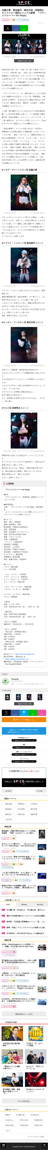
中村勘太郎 (23, 1125)
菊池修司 (8, 809)
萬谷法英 (33, 809)
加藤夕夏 (33, 814)
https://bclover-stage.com (25, 654)
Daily (8, 904)
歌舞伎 (7, 1114)
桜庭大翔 (21, 814)
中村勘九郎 (38, 1120)
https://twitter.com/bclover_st (17, 659)
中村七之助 (23, 1120)
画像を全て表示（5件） (25, 61)
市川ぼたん (9, 1120)
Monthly (40, 904)
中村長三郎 (38, 1125)
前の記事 (8, 791)
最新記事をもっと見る (24, 1014)
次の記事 (40, 791)
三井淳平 (8, 819)
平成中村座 (9, 1125)
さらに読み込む (24, 1101)
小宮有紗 (33, 803)
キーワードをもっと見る (36, 1136)
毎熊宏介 (8, 814)
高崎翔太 (21, 803)
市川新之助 (34, 1114)
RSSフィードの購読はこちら (25, 720)
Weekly (24, 904)
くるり (7, 1130)
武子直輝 (21, 809)
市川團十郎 (20, 1114)
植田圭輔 (8, 803)
